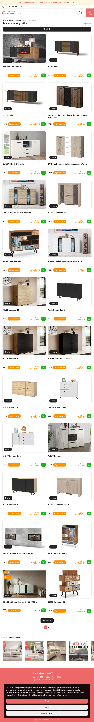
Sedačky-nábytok (8, 20)
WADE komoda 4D (11, 310)
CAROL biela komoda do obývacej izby (65, 261)
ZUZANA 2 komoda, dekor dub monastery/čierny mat (67, 116)
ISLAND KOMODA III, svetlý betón (18, 553)
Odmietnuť (47, 707)
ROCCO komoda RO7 (58, 212)
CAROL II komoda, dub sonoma (17, 212)
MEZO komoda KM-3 (12, 261)
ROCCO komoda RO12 (58, 504)
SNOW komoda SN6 (12, 456)
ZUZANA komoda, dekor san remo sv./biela (67, 164)
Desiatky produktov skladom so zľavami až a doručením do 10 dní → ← (47, 2)
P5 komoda (53, 66)
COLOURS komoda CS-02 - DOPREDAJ (20, 602)
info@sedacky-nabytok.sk (44, 680)
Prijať (47, 701)
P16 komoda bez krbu (13, 66)
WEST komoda (54, 456)
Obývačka (18, 20)
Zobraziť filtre (47, 29)
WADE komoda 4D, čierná (60, 358)
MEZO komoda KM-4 (57, 553)
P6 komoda (8, 115)
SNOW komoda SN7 (57, 407)
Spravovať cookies (47, 713)
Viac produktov (47, 620)
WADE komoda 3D (56, 310)
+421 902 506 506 (11, 7)
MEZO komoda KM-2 (57, 602)
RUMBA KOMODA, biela (13, 164)
